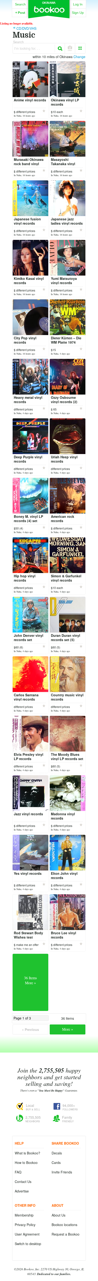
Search (20, 4)
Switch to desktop (28, 1243)
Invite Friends (62, 1172)
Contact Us (23, 1181)
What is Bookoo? (27, 1153)
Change (79, 56)
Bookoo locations (64, 1224)
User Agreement (27, 1234)
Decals (57, 1153)
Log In (78, 4)
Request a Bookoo (65, 1234)
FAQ (18, 1172)
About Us (58, 1215)
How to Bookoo (26, 1162)
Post (20, 13)
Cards (56, 1162)
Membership (24, 1215)
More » (67, 1029)
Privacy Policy (25, 1224)
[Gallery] (80, 48)
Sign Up (78, 13)
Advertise (22, 1191)
